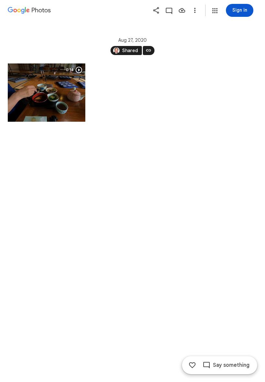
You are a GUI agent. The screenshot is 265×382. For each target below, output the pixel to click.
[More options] (194, 10)
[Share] (156, 10)
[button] (214, 10)
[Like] (192, 365)
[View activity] (169, 10)
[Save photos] (181, 10)
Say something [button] (231, 365)
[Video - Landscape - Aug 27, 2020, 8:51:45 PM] (46, 92)
